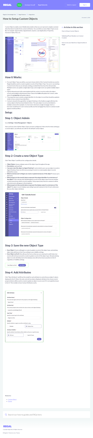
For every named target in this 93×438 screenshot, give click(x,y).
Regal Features (22, 14)
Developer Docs (29, 5)
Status (19, 5)
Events (10, 401)
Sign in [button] (85, 5)
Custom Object (12, 399)
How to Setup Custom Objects (70, 31)
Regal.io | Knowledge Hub (9, 14)
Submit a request (71, 5)
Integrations (32, 14)
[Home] (7, 4)
